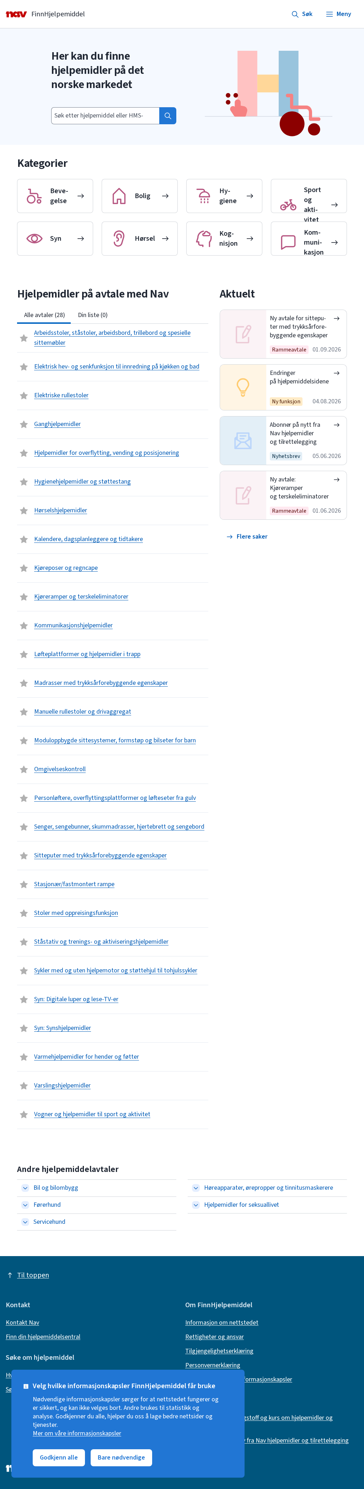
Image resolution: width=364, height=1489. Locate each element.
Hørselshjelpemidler (60, 510)
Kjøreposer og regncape (66, 567)
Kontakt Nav (22, 1323)
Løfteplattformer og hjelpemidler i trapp (87, 654)
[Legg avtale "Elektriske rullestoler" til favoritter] (24, 395)
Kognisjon (228, 239)
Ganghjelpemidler (57, 424)
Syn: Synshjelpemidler (62, 1028)
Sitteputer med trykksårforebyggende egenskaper (100, 855)
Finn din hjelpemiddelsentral (43, 1337)
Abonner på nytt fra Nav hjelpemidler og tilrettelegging (295, 433)
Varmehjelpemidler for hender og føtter (86, 1056)
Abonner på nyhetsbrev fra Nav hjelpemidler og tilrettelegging (267, 1440)
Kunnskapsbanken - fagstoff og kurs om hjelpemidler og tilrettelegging (259, 1422)
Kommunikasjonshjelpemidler (73, 625)
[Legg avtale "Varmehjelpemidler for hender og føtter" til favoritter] (24, 1057)
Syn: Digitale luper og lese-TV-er (76, 999)
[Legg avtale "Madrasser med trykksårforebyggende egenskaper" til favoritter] (24, 683)
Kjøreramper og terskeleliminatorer (81, 596)
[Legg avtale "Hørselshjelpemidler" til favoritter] (24, 510)
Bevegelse (59, 196)
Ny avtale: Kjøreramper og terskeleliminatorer (299, 488)
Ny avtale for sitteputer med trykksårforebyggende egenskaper (299, 327)
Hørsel (145, 239)
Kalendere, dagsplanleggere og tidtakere (88, 539)
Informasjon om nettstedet (221, 1323)
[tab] (44, 315)
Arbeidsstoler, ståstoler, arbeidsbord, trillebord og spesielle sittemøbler (112, 337)
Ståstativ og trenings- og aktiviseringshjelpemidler (101, 941)
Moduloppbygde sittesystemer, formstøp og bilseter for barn (115, 740)
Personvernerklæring (212, 1365)
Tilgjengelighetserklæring (219, 1351)
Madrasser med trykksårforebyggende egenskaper (101, 682)
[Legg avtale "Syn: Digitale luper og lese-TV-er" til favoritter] (24, 999)
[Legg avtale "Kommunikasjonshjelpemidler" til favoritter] (24, 626)
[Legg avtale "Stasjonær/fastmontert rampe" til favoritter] (24, 884)
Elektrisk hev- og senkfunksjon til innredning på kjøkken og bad (116, 366)
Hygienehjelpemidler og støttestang (82, 481)
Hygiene (228, 196)
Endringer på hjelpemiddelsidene (299, 377)
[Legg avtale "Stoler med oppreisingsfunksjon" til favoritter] (24, 913)
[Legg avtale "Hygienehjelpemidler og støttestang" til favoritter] (24, 482)
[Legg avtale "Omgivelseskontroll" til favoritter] (24, 769)
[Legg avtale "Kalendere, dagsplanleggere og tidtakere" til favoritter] (24, 539)
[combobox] (105, 115)
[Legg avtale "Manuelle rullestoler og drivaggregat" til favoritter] (24, 712)
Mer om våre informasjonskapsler (77, 1433)
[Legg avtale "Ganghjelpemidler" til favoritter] (24, 424)
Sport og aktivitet (312, 205)
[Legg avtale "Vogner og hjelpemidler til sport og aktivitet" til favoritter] (24, 1114)
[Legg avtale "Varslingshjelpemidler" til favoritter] (24, 1086)
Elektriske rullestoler (61, 395)
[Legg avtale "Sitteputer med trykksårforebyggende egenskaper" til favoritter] (24, 856)
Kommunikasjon (314, 242)
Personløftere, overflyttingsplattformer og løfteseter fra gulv (115, 797)
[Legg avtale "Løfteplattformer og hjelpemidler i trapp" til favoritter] (24, 654)
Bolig (142, 196)
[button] (247, 536)
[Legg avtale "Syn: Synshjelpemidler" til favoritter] (24, 1028)
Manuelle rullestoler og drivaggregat (82, 711)
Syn (55, 239)
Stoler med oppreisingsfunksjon (76, 913)
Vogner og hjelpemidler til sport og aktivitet (92, 1114)
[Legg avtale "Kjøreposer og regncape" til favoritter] (24, 568)
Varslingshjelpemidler (62, 1085)
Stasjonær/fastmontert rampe (74, 884)
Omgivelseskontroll (60, 769)
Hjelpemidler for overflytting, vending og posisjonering (106, 452)
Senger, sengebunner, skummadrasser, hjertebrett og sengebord (119, 826)
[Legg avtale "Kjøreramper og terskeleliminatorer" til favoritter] (24, 597)
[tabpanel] (112, 726)
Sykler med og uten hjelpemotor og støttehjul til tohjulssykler (115, 970)
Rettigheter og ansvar (214, 1337)
